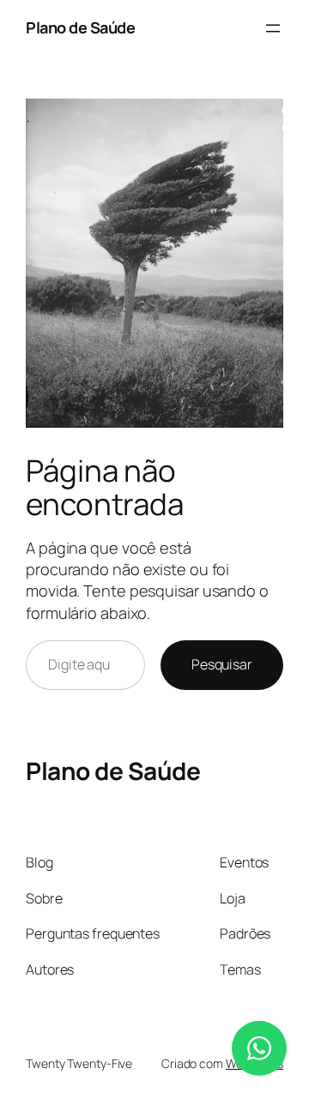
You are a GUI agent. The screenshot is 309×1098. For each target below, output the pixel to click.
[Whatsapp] (259, 1048)
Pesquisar (221, 664)
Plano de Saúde (80, 27)
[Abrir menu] (273, 28)
